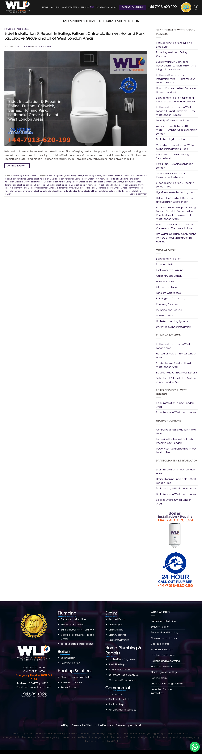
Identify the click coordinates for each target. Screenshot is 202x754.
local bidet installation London (67, 190)
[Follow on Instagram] (28, 694)
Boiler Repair (68, 657)
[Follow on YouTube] (44, 694)
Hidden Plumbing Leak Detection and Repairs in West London (175, 200)
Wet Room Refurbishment (123, 680)
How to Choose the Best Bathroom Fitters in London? (176, 90)
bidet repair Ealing (64, 184)
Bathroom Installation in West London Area (173, 346)
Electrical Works (165, 281)
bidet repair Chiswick (45, 184)
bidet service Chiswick (67, 187)
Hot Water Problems (72, 624)
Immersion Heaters (71, 682)
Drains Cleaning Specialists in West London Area (176, 480)
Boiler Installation (166, 264)
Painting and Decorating (170, 298)
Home (45, 7)
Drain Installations (119, 640)
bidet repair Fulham (83, 184)
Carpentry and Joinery (169, 275)
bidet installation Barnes (22, 178)
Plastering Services (167, 304)
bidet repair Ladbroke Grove (130, 184)
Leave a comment (138, 193)
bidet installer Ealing (62, 181)
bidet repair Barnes (25, 184)
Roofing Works (164, 315)
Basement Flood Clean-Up (124, 674)
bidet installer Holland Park (85, 181)
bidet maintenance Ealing (110, 181)
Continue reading (17, 165)
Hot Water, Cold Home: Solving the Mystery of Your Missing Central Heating (176, 237)
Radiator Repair (118, 704)
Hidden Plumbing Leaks (122, 659)
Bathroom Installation (168, 258)
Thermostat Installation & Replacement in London (170, 175)
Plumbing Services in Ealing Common (171, 54)
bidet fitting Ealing (73, 175)
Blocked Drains (117, 619)
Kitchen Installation (167, 287)
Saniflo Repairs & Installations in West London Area (174, 365)
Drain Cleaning (117, 634)
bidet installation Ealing (69, 178)
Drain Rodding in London (170, 139)
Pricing (85, 7)
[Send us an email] (33, 694)
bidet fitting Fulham (92, 175)
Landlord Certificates (168, 292)
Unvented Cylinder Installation (173, 327)
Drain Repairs (116, 624)
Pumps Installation (119, 669)
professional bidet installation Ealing (98, 190)
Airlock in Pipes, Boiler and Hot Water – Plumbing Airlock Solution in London (176, 129)
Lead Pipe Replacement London (175, 120)
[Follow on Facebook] (23, 694)
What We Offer (69, 7)
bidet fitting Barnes (55, 175)
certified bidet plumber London (113, 187)
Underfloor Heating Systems (172, 321)
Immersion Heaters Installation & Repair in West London (174, 441)
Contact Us (102, 7)
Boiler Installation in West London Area (175, 404)
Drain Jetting (116, 629)
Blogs (114, 7)
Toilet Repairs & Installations (77, 643)
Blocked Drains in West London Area (174, 501)
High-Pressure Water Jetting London (177, 192)
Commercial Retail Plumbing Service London (172, 156)
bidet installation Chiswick (46, 178)
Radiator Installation (120, 699)
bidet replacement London (43, 187)
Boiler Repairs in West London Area (176, 412)
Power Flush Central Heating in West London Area (176, 450)
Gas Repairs (115, 694)
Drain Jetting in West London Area (176, 488)
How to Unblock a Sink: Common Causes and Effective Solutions (175, 226)
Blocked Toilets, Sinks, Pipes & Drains (176, 372)
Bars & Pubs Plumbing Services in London (174, 165)
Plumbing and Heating (169, 310)
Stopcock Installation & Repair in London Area (175, 184)
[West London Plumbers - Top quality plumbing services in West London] (18, 7)
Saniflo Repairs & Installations (77, 629)
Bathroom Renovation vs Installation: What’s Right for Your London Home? (175, 78)
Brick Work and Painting (169, 270)
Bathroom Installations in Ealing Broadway (174, 44)
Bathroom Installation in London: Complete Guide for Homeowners (175, 99)
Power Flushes (69, 687)
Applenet (135, 725)
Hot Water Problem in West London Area (176, 355)
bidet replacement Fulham (16, 187)
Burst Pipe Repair (118, 664)
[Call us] (39, 694)
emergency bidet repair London (37, 190)
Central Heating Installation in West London (176, 431)
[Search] (196, 7)
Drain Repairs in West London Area (176, 494)
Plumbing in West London (16, 29)
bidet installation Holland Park (119, 178)
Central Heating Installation (77, 677)
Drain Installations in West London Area (175, 471)
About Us (55, 7)
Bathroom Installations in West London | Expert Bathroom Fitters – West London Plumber (176, 110)
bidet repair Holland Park (104, 184)
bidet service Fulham (87, 187)
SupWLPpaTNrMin (43, 46)
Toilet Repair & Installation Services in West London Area (176, 380)
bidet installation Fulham (93, 178)
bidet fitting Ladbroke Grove (115, 175)
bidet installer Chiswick (41, 181)
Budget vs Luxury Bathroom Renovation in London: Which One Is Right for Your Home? (176, 65)
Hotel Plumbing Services (122, 709)
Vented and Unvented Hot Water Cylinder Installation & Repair (175, 146)
